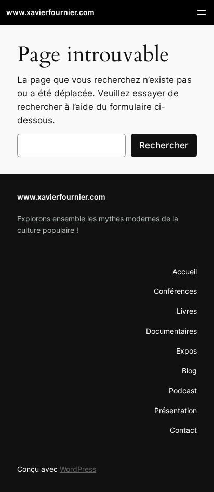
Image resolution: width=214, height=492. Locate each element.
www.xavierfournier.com (50, 12)
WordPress (78, 469)
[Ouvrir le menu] (201, 12)
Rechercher (164, 145)
